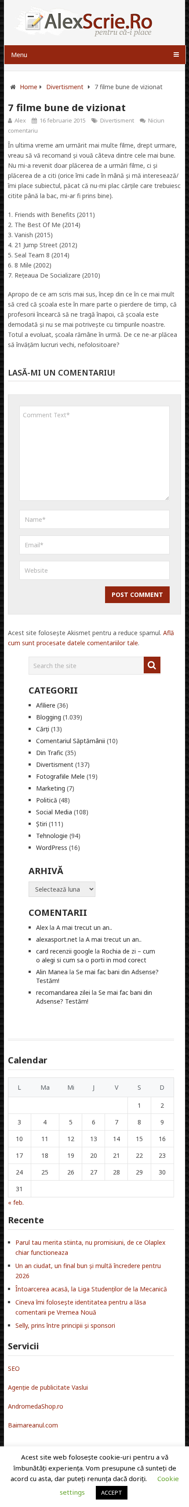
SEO (14, 1368)
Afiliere (45, 705)
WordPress (51, 847)
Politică (46, 800)
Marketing (50, 788)
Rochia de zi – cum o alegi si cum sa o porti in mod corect (95, 955)
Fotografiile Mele (60, 776)
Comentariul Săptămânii (70, 741)
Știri (41, 824)
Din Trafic (49, 752)
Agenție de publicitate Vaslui (48, 1387)
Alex (20, 120)
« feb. (16, 1202)
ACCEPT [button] (111, 1492)
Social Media (54, 812)
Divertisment (117, 120)
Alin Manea (52, 972)
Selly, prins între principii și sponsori (65, 1325)
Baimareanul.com (33, 1425)
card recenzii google (64, 951)
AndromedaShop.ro (35, 1406)
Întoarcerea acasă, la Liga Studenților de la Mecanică (91, 1289)
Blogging (48, 717)
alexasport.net (56, 939)
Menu (19, 55)
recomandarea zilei (63, 992)
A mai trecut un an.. (84, 927)
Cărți (42, 729)
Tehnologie (52, 835)
